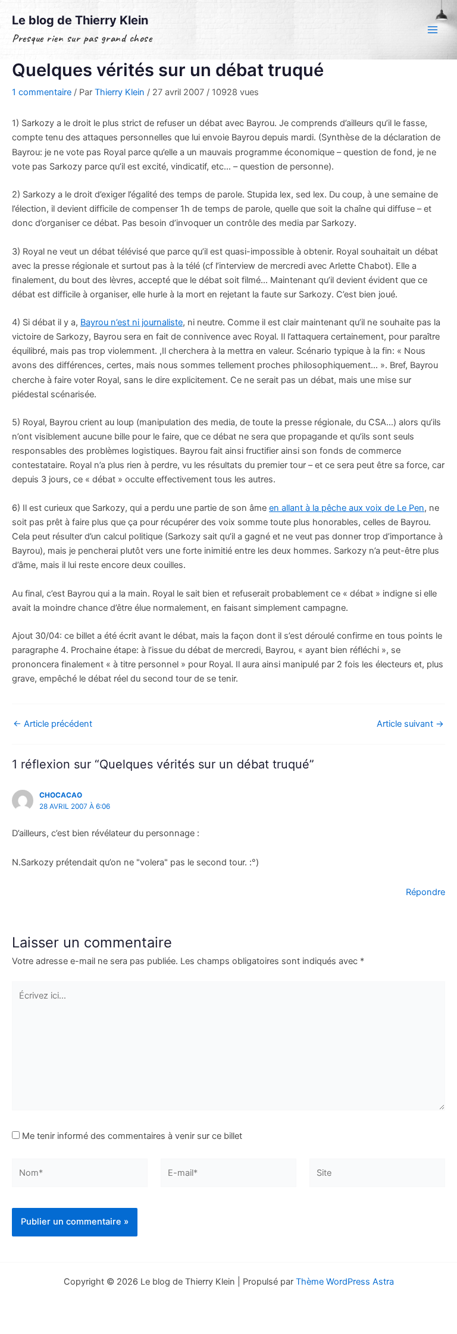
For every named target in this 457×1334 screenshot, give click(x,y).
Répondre (425, 892)
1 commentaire (41, 92)
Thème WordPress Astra (345, 1281)
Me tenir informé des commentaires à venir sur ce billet (132, 1136)
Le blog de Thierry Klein (80, 20)
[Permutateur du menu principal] (432, 29)
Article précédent (52, 724)
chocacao (60, 795)
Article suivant (410, 724)
